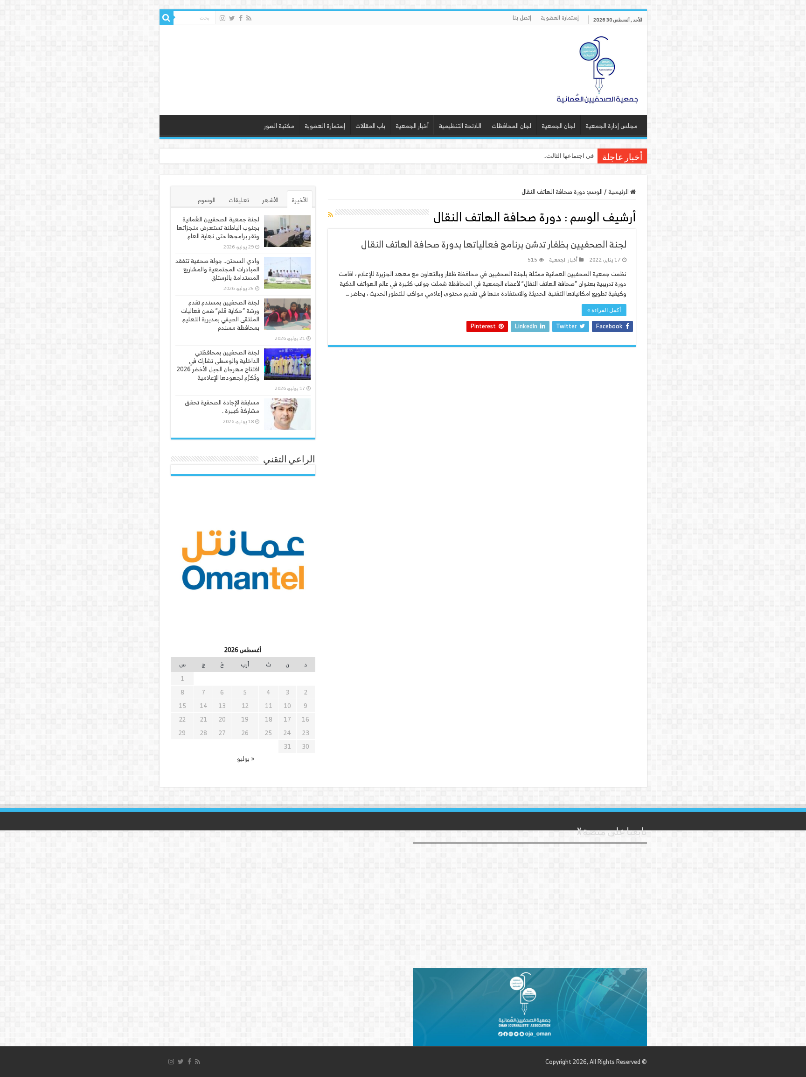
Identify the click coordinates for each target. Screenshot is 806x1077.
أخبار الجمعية (412, 125)
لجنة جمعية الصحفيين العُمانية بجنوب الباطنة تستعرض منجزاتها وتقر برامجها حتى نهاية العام (218, 227)
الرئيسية (619, 191)
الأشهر (270, 200)
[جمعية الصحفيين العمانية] (597, 67)
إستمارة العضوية (560, 17)
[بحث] (167, 18)
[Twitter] (232, 18)
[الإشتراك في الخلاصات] (330, 214)
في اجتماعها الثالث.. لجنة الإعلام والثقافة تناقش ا (533, 155)
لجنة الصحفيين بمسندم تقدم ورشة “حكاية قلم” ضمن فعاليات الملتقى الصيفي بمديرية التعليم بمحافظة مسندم (220, 315)
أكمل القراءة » (604, 310)
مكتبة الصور (279, 125)
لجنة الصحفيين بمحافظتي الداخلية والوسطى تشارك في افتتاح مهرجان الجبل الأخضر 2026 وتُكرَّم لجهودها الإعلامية (218, 365)
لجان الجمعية (558, 125)
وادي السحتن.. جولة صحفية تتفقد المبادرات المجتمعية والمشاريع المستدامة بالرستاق (217, 269)
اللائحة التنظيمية (460, 125)
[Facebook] (240, 18)
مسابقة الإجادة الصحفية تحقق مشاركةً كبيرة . (222, 406)
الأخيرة (300, 200)
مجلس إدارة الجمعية (611, 125)
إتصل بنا (522, 17)
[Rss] (248, 18)
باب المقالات (370, 125)
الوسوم (206, 200)
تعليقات (239, 200)
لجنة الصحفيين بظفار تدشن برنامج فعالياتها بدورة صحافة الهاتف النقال (493, 244)
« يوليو (245, 758)
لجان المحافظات (511, 125)
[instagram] (222, 18)
